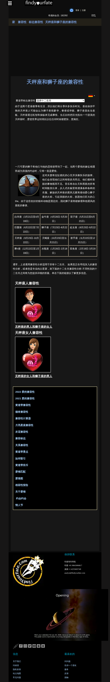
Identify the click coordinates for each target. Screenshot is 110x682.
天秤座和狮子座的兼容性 (61, 22)
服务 (66, 669)
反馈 (66, 673)
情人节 (19, 505)
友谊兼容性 (21, 431)
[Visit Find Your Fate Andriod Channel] (43, 646)
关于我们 (17, 661)
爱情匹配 (20, 471)
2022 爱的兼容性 (25, 391)
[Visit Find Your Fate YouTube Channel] (34, 646)
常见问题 (17, 677)
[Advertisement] (35, 531)
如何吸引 (20, 458)
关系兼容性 (21, 445)
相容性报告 (21, 485)
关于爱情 (20, 491)
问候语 (16, 665)
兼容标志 (20, 438)
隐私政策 (17, 669)
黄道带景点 (21, 451)
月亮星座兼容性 (24, 425)
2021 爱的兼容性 (25, 398)
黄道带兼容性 (23, 405)
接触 (66, 677)
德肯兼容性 (21, 411)
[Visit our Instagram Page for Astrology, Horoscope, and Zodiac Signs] (25, 646)
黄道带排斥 (21, 465)
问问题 (67, 661)
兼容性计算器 (23, 418)
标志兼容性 (36, 22)
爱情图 (19, 478)
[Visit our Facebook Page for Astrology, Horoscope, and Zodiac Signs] (21, 646)
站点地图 (17, 673)
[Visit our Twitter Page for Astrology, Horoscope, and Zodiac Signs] (30, 646)
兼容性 (22, 22)
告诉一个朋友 (70, 665)
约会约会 (20, 498)
